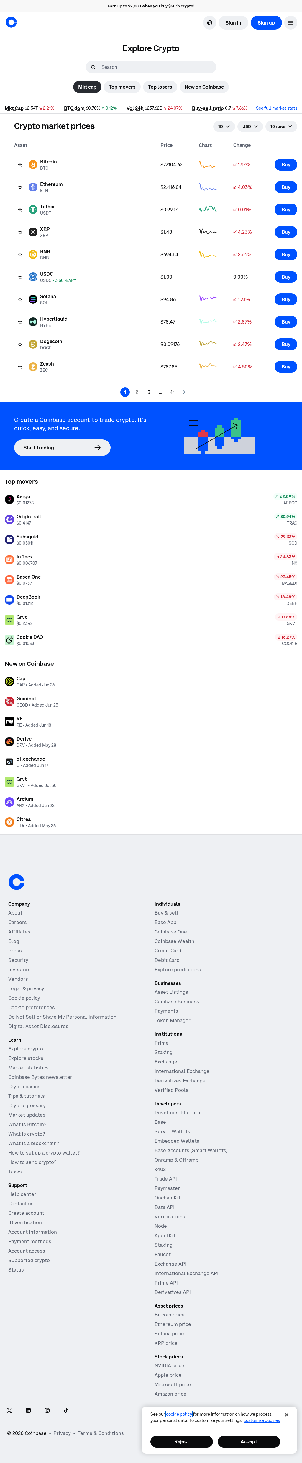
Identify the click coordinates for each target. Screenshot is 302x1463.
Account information (32, 1232)
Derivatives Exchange (180, 1081)
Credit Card (168, 951)
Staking (164, 1052)
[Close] (286, 1414)
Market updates (26, 1115)
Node (161, 1226)
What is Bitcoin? (27, 1124)
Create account (26, 1213)
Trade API (166, 1179)
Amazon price (170, 1394)
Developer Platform (178, 1112)
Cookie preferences (31, 1007)
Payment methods (29, 1241)
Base (160, 1122)
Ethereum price (173, 1324)
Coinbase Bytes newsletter (40, 1077)
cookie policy (179, 1414)
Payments (166, 1011)
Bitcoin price (170, 1315)
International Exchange (182, 1071)
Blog (13, 941)
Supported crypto (29, 1260)
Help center (22, 1194)
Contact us (21, 1204)
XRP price (166, 1343)
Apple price (168, 1375)
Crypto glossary (27, 1105)
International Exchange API (187, 1273)
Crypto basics (24, 1086)
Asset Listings (171, 992)
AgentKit (165, 1235)
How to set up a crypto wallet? (44, 1153)
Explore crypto (25, 1049)
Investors (19, 969)
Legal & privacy (26, 988)
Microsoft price (173, 1384)
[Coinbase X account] (9, 1411)
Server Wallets (172, 1131)
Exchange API (170, 1264)
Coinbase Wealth (174, 941)
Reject (181, 1441)
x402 (160, 1169)
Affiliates (19, 932)
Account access (26, 1251)
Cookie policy (24, 998)
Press (15, 951)
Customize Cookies (262, 1420)
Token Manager (173, 1020)
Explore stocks (25, 1058)
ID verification (25, 1222)
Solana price (169, 1334)
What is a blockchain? (33, 1143)
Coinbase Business (177, 1001)
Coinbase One (171, 932)
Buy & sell (166, 913)
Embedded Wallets (177, 1141)
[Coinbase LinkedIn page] (28, 1411)
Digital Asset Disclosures (38, 1026)
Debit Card (167, 960)
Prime (162, 1043)
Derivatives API (173, 1292)
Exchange (166, 1062)
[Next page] (184, 392)
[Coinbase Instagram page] (47, 1411)
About (15, 913)
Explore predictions (178, 969)
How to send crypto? (32, 1162)
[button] (290, 23)
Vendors (18, 979)
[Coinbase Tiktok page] (66, 1411)
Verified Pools (171, 1090)
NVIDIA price (169, 1365)
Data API (165, 1207)
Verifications (170, 1217)
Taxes (15, 1172)
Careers (17, 922)
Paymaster (167, 1188)
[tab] (87, 87)
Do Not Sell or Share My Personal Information (62, 1017)
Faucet (163, 1254)
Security (18, 960)
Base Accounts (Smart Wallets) (191, 1150)
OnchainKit (167, 1198)
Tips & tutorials (26, 1096)
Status (16, 1270)
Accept (249, 1441)
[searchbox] (158, 67)
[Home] (11, 22)
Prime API (166, 1283)
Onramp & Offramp (176, 1160)
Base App (165, 922)
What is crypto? (26, 1134)
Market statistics (28, 1068)
